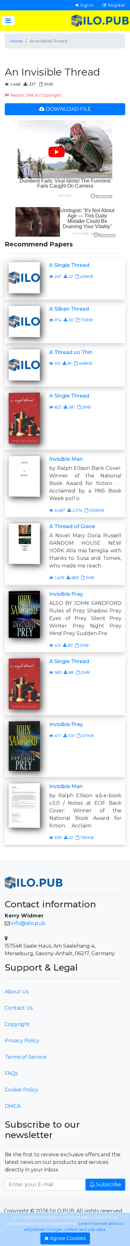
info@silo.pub (28, 923)
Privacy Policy (22, 1041)
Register (116, 5)
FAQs (11, 1073)
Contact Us (18, 1008)
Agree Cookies (68, 1238)
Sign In (87, 5)
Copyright (17, 1024)
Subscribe (108, 1184)
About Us (16, 992)
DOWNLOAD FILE (68, 109)
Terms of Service (25, 1057)
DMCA (13, 1106)
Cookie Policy (21, 1090)
